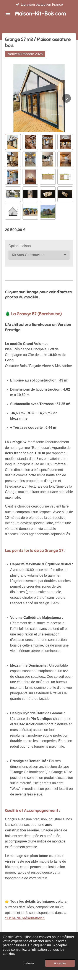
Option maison (19, 246)
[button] (13, 142)
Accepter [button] (60, 963)
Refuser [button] (28, 963)
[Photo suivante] (66, 98)
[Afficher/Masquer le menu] (8, 13)
